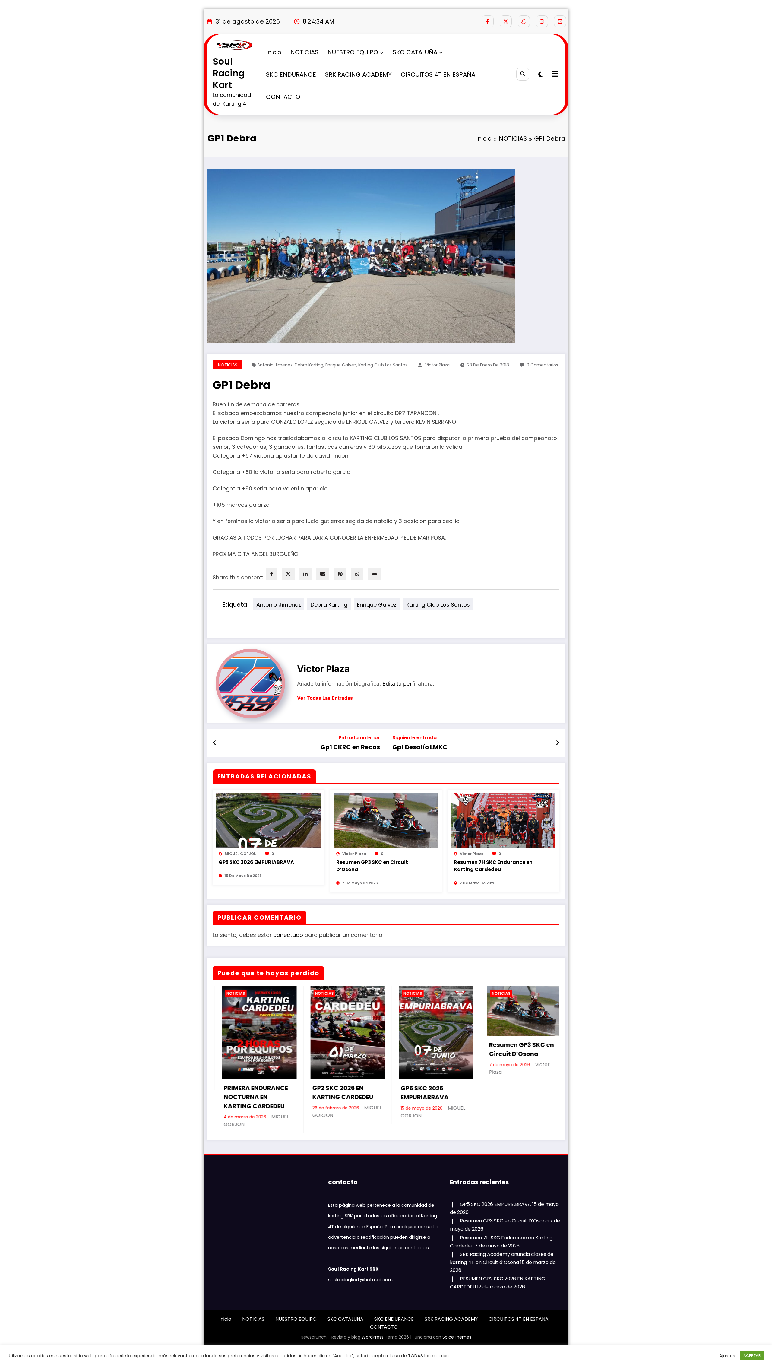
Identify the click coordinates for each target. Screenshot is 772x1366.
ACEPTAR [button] (752, 1355)
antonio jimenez (275, 365)
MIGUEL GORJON (241, 853)
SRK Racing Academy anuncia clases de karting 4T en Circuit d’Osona (521, 1102)
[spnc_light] (540, 74)
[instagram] (542, 21)
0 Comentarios (542, 365)
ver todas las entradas (325, 698)
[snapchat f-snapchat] (524, 21)
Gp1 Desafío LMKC (420, 747)
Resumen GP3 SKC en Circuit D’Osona (372, 866)
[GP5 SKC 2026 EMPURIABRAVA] (268, 819)
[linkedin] (305, 574)
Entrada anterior (359, 737)
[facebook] (271, 574)
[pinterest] (340, 574)
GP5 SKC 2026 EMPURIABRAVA (256, 862)
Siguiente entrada (414, 737)
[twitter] (288, 574)
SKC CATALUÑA (415, 52)
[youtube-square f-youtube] (560, 21)
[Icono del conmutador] (554, 74)
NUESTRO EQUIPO (352, 52)
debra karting (309, 365)
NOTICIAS (304, 52)
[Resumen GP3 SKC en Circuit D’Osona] (386, 819)
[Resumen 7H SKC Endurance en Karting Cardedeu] (503, 819)
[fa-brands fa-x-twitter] (506, 21)
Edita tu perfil (399, 683)
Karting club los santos (382, 365)
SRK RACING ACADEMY (358, 74)
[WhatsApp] (357, 574)
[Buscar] (522, 74)
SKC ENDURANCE (291, 74)
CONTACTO (283, 97)
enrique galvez (340, 365)
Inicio (273, 52)
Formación (500, 993)
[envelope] (322, 574)
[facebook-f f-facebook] (488, 21)
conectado (288, 935)
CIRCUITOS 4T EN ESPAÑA (438, 74)
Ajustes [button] (727, 1355)
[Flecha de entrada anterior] (215, 743)
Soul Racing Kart (229, 73)
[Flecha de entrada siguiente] (557, 743)
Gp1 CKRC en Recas (350, 747)
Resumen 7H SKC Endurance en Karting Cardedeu (493, 866)
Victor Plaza (437, 365)
